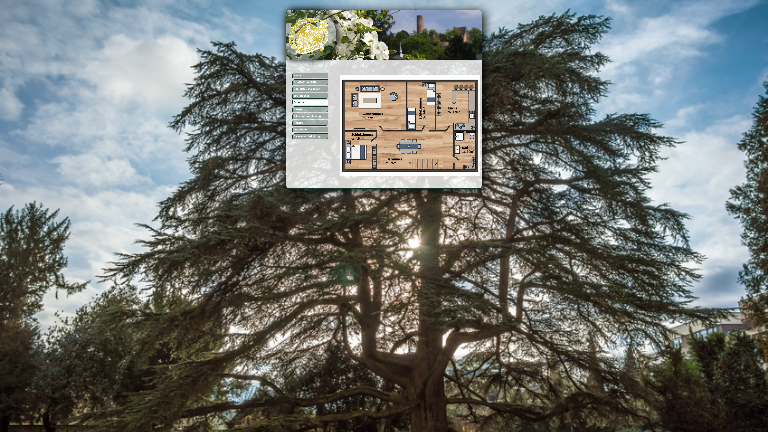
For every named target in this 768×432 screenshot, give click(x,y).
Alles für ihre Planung (307, 116)
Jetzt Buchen (302, 95)
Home (297, 75)
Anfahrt (298, 122)
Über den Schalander (307, 88)
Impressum (301, 129)
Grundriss (300, 102)
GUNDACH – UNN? (305, 82)
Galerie (298, 109)
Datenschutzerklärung (307, 136)
